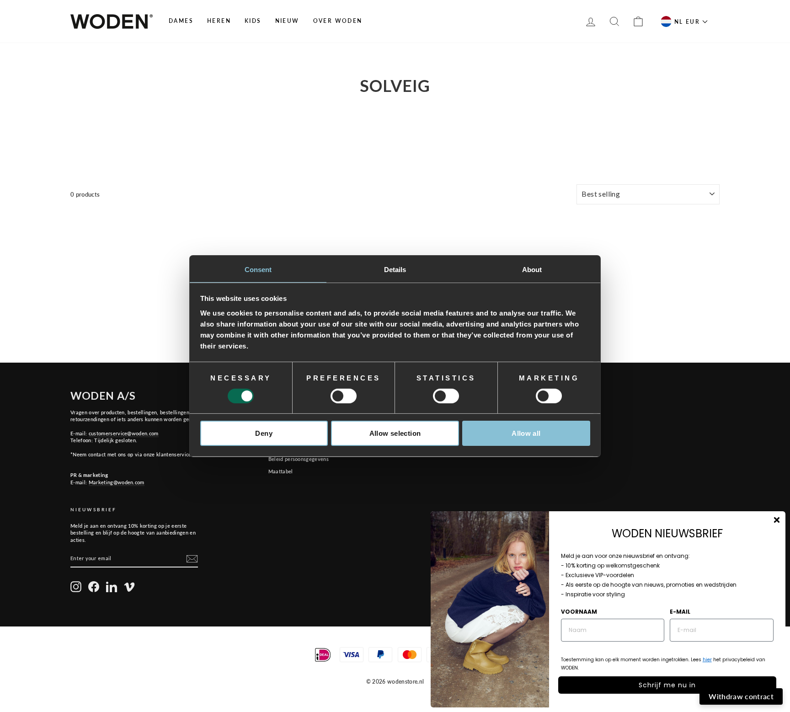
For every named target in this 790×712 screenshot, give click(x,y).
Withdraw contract (741, 696)
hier (707, 659)
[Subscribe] (192, 558)
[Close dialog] (777, 520)
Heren (219, 20)
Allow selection (395, 433)
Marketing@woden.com (116, 482)
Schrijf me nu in (667, 685)
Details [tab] (395, 269)
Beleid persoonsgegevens (298, 459)
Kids (253, 20)
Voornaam (579, 612)
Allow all (526, 433)
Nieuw (287, 20)
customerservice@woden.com (124, 433)
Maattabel (280, 471)
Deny (263, 433)
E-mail (680, 612)
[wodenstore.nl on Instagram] (75, 586)
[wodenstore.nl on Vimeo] (129, 586)
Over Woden (338, 20)
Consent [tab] (258, 269)
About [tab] (532, 269)
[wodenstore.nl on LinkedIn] (111, 586)
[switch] (344, 396)
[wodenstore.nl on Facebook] (93, 586)
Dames (181, 20)
